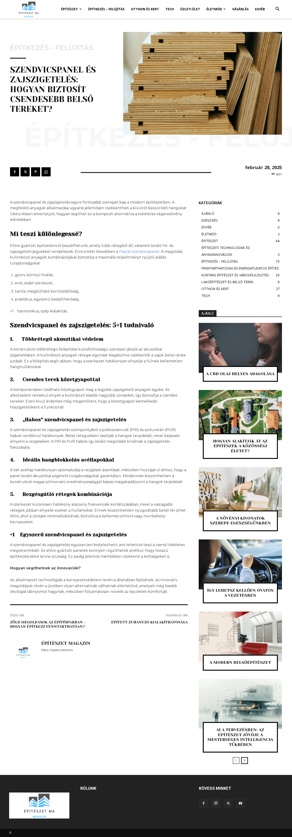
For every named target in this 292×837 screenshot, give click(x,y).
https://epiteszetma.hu (57, 650)
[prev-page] (236, 760)
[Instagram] (215, 803)
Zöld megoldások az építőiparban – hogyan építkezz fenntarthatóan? (48, 624)
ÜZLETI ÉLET (190, 9)
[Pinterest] (35, 171)
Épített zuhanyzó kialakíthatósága (149, 622)
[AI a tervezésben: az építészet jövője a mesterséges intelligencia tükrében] (240, 704)
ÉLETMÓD (214, 9)
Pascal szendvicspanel (139, 251)
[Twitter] (25, 171)
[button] (277, 9)
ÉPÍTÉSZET (69, 9)
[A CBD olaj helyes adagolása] (240, 348)
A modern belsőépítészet (240, 662)
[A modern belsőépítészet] (240, 637)
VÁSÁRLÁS (240, 9)
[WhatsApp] (46, 171)
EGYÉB (260, 9)
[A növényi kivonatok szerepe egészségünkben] (240, 492)
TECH (169, 9)
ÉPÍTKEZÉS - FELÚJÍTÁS (51, 47)
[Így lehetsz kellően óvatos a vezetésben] (240, 564)
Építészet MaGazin (65, 643)
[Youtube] (240, 803)
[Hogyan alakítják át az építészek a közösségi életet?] (240, 415)
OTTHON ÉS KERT (145, 9)
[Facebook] (14, 171)
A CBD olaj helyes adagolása (240, 373)
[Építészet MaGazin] (23, 653)
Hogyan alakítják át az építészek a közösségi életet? (240, 446)
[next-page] (244, 760)
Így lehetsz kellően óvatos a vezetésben (240, 593)
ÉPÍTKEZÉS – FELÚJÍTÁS (106, 9)
